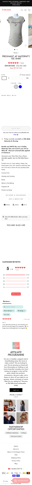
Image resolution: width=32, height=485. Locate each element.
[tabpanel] (16, 320)
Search (16, 446)
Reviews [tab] (7, 301)
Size (16, 74)
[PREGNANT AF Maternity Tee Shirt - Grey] (4, 121)
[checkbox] (6, 314)
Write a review (16, 294)
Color (16, 83)
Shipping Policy (16, 458)
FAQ (16, 455)
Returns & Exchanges (16, 195)
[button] (16, 275)
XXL (27, 78)
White (12, 86)
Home (15, 53)
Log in (16, 397)
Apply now (16, 390)
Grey (16, 86)
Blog (16, 464)
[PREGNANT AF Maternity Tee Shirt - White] (2, 121)
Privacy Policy (16, 461)
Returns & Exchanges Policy (16, 452)
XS (4, 78)
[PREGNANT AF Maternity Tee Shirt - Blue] (6, 121)
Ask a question (16, 199)
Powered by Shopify (16, 483)
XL (22, 78)
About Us (16, 449)
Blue (20, 86)
